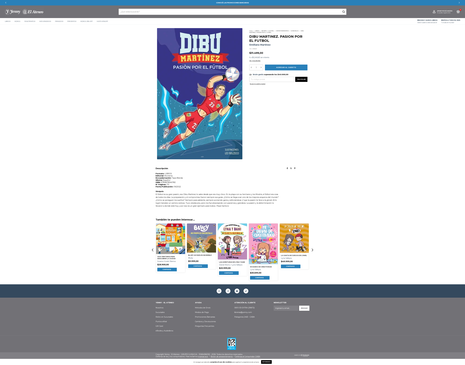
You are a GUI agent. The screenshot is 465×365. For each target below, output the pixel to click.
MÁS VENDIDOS (45, 21)
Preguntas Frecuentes (204, 326)
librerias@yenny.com (243, 312)
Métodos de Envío (202, 308)
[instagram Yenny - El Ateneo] (219, 291)
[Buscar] (343, 12)
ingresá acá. (203, 356)
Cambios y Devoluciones (205, 321)
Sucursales (160, 312)
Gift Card (159, 326)
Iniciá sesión (447, 11)
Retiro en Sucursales (164, 317)
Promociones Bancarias (205, 317)
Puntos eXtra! (161, 321)
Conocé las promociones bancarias (232, 3)
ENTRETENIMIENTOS (282, 31)
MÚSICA (17, 21)
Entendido (266, 362)
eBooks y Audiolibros (164, 331)
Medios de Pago (202, 312)
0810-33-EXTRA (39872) (244, 308)
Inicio (251, 31)
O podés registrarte (443, 13)
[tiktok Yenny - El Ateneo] (246, 291)
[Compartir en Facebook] (287, 168)
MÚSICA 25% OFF (86, 21)
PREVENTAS (71, 21)
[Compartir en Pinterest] (294, 168)
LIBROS (7, 21)
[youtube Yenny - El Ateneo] (237, 291)
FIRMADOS (59, 21)
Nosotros (159, 308)
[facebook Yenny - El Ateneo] (228, 291)
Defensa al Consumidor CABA (247, 356)
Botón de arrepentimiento (222, 356)
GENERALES (294, 31)
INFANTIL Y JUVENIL (267, 31)
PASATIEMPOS (29, 21)
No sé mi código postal (257, 84)
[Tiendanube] (301, 356)
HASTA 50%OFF (102, 21)
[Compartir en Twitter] (291, 168)
